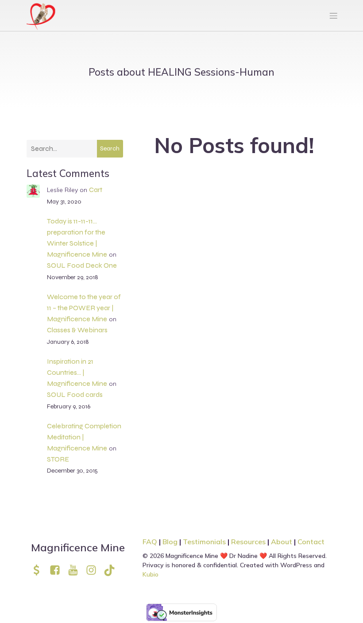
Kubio (150, 574)
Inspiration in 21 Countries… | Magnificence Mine (77, 372)
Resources (248, 541)
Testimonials (204, 541)
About (282, 541)
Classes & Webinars (77, 330)
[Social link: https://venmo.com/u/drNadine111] (40, 570)
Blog (170, 541)
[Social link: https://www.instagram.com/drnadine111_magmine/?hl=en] (94, 570)
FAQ (150, 541)
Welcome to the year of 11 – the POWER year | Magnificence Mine (84, 307)
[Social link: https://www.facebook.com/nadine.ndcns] (58, 570)
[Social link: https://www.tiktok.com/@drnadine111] (113, 570)
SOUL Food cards (75, 394)
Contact (310, 541)
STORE (58, 459)
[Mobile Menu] (333, 15)
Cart (95, 189)
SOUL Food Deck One (82, 265)
